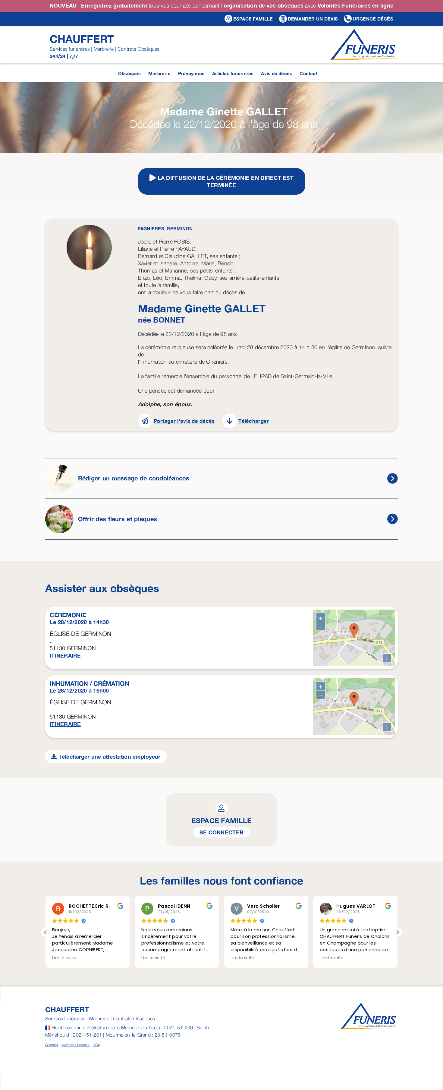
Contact (51, 1045)
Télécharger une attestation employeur (108, 756)
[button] (397, 932)
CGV (96, 1045)
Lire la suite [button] (64, 958)
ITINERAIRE (65, 655)
